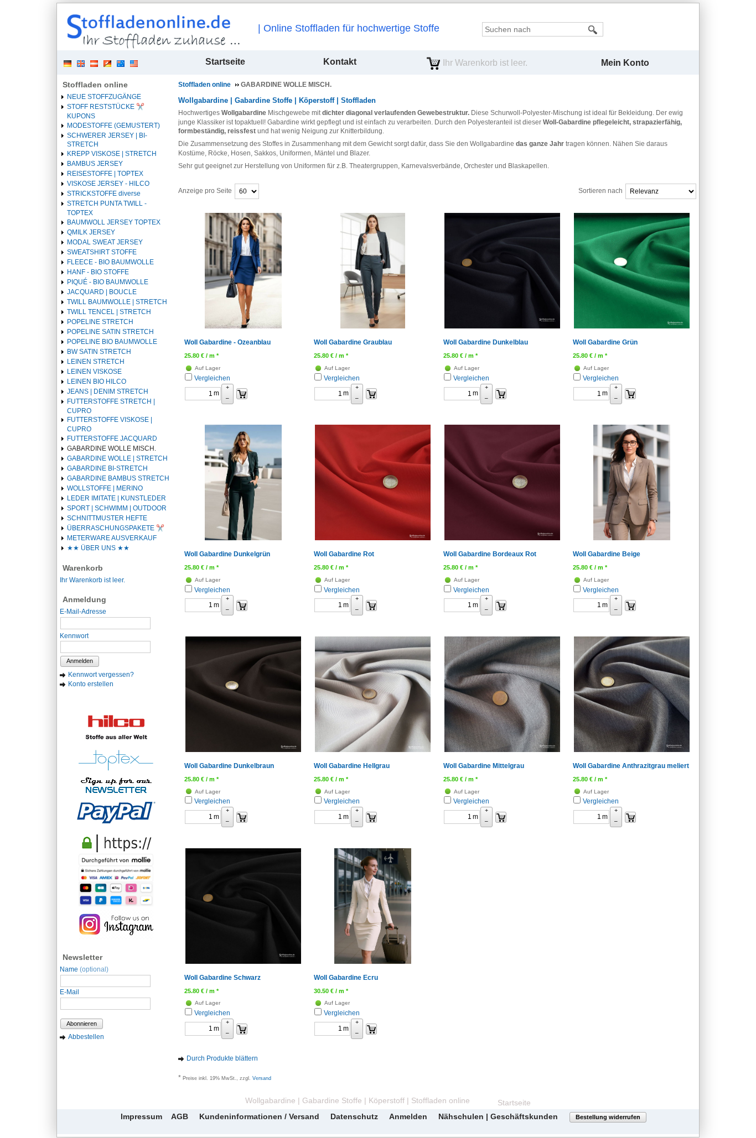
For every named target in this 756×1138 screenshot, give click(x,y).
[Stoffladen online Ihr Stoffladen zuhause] (150, 31)
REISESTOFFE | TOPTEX (105, 174)
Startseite (225, 61)
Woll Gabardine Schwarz (222, 978)
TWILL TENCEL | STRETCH (109, 312)
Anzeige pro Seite (205, 191)
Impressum (141, 1116)
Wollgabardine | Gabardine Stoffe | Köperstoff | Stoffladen (277, 100)
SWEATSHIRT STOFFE (102, 252)
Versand (261, 1078)
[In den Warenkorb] (241, 393)
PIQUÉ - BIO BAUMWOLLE (107, 282)
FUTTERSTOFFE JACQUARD (112, 438)
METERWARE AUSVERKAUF (112, 538)
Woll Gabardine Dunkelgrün (227, 554)
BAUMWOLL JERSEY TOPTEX (113, 222)
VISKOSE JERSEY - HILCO (108, 183)
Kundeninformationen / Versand (259, 1116)
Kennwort (74, 636)
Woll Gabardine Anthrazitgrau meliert (631, 766)
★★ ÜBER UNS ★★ (98, 548)
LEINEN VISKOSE (94, 371)
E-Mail (69, 992)
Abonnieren (81, 1023)
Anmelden (79, 660)
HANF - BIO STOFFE (98, 272)
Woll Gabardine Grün (605, 342)
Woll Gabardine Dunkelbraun (229, 766)
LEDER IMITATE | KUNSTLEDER (116, 498)
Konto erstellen (90, 684)
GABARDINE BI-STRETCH (107, 468)
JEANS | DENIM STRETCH (107, 391)
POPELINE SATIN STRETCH (110, 332)
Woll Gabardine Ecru (346, 978)
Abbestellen (86, 1037)
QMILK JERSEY (91, 232)
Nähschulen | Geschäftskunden (498, 1116)
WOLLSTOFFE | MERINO (105, 488)
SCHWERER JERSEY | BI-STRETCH (107, 140)
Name (84, 969)
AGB (179, 1116)
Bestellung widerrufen (608, 1117)
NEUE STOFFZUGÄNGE (104, 97)
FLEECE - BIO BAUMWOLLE (110, 262)
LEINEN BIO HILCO (96, 381)
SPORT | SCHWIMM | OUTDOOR (117, 508)
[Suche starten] (593, 29)
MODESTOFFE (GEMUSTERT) (113, 125)
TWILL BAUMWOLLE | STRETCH (117, 302)
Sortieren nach (600, 191)
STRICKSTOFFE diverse (104, 193)
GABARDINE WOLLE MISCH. (111, 448)
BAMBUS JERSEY (95, 164)
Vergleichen (212, 378)
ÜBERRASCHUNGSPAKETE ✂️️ (115, 528)
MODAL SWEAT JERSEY (105, 242)
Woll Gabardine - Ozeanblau (227, 342)
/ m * (201, 355)
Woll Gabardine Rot (344, 554)
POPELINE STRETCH (100, 322)
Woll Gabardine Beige (606, 554)
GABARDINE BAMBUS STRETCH (118, 478)
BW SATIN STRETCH (99, 352)
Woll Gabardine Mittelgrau (483, 766)
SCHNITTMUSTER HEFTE (107, 518)
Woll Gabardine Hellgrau (352, 766)
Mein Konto (625, 62)
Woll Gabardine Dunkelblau (485, 342)
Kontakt (339, 61)
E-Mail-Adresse (83, 611)
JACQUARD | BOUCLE (102, 292)
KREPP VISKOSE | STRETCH (112, 154)
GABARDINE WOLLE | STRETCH (117, 458)
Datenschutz (354, 1116)
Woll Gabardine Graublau (353, 342)
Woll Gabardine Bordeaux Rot (489, 554)
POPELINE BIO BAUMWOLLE (112, 342)
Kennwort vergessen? (101, 674)
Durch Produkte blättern (222, 1058)
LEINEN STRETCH (96, 362)
